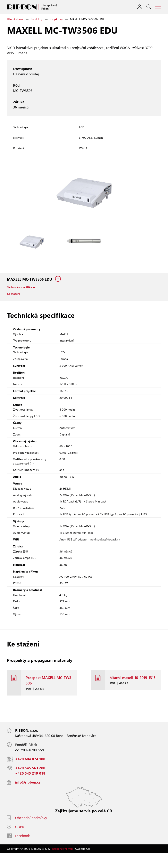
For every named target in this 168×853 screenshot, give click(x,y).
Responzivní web (62, 849)
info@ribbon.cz (27, 782)
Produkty (36, 19)
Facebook (22, 835)
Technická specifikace (21, 287)
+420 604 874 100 (30, 759)
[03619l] (84, 242)
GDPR (19, 826)
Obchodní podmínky (31, 817)
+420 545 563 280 (30, 768)
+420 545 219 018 (30, 773)
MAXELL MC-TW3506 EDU (30, 279)
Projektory (56, 19)
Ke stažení (13, 294)
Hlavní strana (15, 19)
